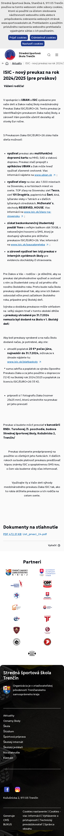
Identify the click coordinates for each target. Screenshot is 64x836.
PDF (12, 534)
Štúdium (8, 731)
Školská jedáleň (13, 747)
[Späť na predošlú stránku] (3, 63)
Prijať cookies (18, 37)
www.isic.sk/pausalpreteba (28, 244)
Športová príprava (14, 736)
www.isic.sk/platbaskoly (22, 361)
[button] (49, 54)
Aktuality (17, 63)
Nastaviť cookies (32, 43)
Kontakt (8, 757)
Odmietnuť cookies (43, 37)
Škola (6, 726)
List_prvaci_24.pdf (35, 534)
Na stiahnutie (11, 752)
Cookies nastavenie (35, 811)
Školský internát (13, 742)
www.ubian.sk (43, 174)
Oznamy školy (11, 720)
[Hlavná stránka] (7, 63)
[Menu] (57, 55)
